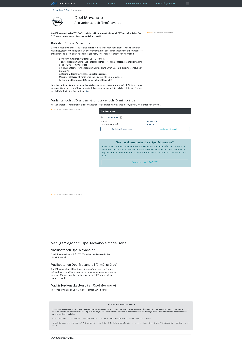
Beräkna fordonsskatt (136, 3)
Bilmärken (58, 10)
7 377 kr (151, 124)
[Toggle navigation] (187, 3)
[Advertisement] (169, 51)
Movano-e (113, 117)
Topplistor (111, 3)
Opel (68, 10)
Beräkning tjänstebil (168, 129)
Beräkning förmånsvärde (121, 129)
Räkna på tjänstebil (165, 3)
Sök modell (92, 3)
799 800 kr (152, 121)
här (86, 91)
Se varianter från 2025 (145, 162)
